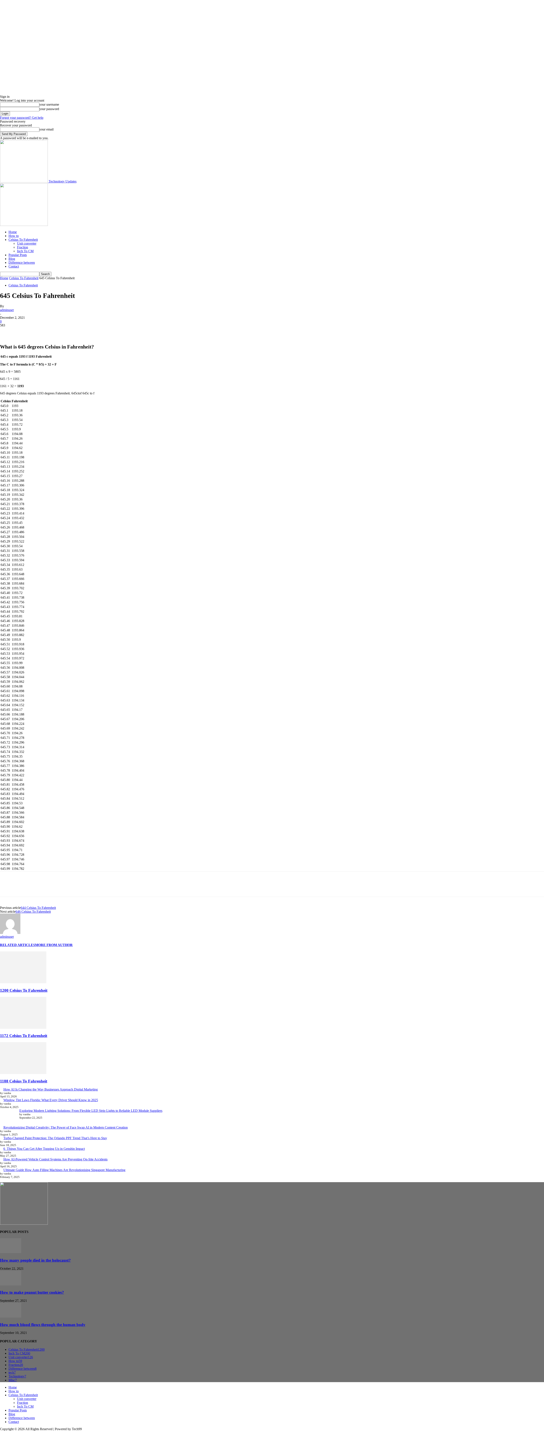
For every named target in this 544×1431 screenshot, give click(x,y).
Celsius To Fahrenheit (23, 239)
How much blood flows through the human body (42, 1324)
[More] (68, 331)
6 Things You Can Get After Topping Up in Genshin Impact (44, 1148)
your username (49, 104)
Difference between (21, 262)
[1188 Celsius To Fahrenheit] (23, 1073)
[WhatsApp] (53, 331)
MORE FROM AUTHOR (54, 945)
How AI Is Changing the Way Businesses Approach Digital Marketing (50, 1089)
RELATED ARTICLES (17, 945)
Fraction (22, 247)
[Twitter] (22, 331)
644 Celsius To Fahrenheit (38, 908)
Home (12, 232)
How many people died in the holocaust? (35, 1260)
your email (46, 129)
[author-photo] (10, 933)
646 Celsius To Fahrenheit (33, 911)
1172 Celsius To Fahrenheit (23, 1035)
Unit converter (26, 243)
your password (49, 109)
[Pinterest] (38, 331)
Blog (11, 259)
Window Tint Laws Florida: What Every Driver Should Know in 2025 (50, 1100)
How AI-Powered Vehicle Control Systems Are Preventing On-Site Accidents (55, 1159)
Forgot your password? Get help (21, 117)
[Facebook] (7, 331)
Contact (13, 266)
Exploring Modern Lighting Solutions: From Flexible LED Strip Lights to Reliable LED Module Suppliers (90, 1110)
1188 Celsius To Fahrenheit (23, 1081)
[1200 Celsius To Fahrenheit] (23, 982)
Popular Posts (17, 255)
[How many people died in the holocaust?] (10, 1252)
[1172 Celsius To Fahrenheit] (23, 1027)
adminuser (7, 310)
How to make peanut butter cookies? (32, 1292)
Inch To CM (25, 251)
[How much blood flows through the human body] (10, 1316)
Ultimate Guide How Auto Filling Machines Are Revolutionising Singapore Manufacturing (64, 1170)
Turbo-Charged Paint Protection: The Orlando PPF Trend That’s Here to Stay (55, 1138)
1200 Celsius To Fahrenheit (23, 990)
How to (13, 236)
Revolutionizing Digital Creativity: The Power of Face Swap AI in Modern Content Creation (65, 1127)
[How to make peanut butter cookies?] (10, 1284)
